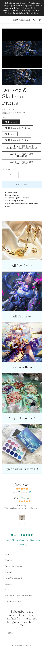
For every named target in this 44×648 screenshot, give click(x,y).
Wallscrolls (20, 367)
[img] (22, 488)
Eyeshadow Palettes (20, 469)
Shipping (5, 113)
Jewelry (8, 560)
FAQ (7, 589)
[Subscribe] (36, 633)
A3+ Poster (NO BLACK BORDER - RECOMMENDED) (21, 147)
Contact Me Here (13, 601)
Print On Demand (13, 577)
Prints (8, 554)
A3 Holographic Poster (16, 140)
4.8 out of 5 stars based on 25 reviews (22, 540)
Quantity (6, 169)
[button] (3, 20)
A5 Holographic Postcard (18, 128)
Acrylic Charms (20, 418)
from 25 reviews (21, 492)
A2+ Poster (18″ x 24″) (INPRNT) (21, 162)
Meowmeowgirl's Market (24, 645)
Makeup (9, 571)
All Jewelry (20, 265)
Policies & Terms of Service (18, 595)
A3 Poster (10, 133)
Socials (8, 583)
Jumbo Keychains (13, 566)
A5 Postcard (11, 121)
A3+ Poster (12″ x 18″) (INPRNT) (21, 154)
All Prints (20, 316)
